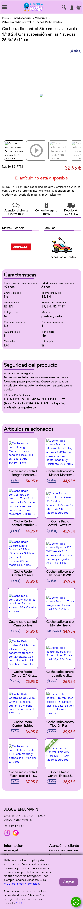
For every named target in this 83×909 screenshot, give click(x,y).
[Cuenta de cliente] (71, 7)
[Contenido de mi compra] (78, 7)
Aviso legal (11, 850)
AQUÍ (19, 903)
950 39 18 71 (17, 826)
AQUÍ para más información (21, 884)
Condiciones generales (63, 850)
